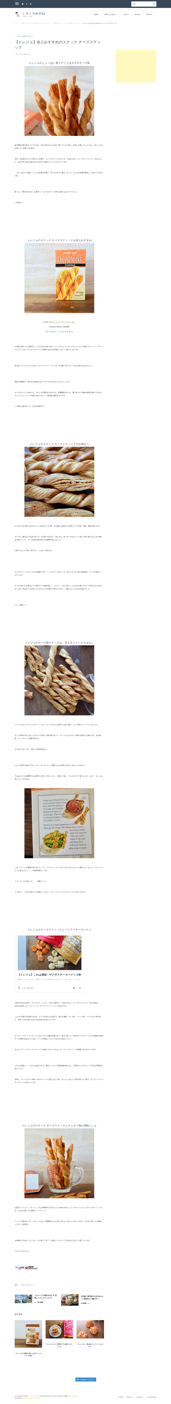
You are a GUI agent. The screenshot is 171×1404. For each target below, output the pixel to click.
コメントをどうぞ (24, 54)
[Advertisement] (136, 66)
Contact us (139, 1397)
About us (149, 14)
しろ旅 (124, 14)
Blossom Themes (73, 1396)
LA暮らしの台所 (109, 14)
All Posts (137, 14)
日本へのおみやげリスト (27, 1285)
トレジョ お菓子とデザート (25, 36)
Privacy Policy (35, 1398)
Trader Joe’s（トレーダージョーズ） (59, 322)
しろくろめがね (33, 13)
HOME (96, 14)
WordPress (26, 1398)
